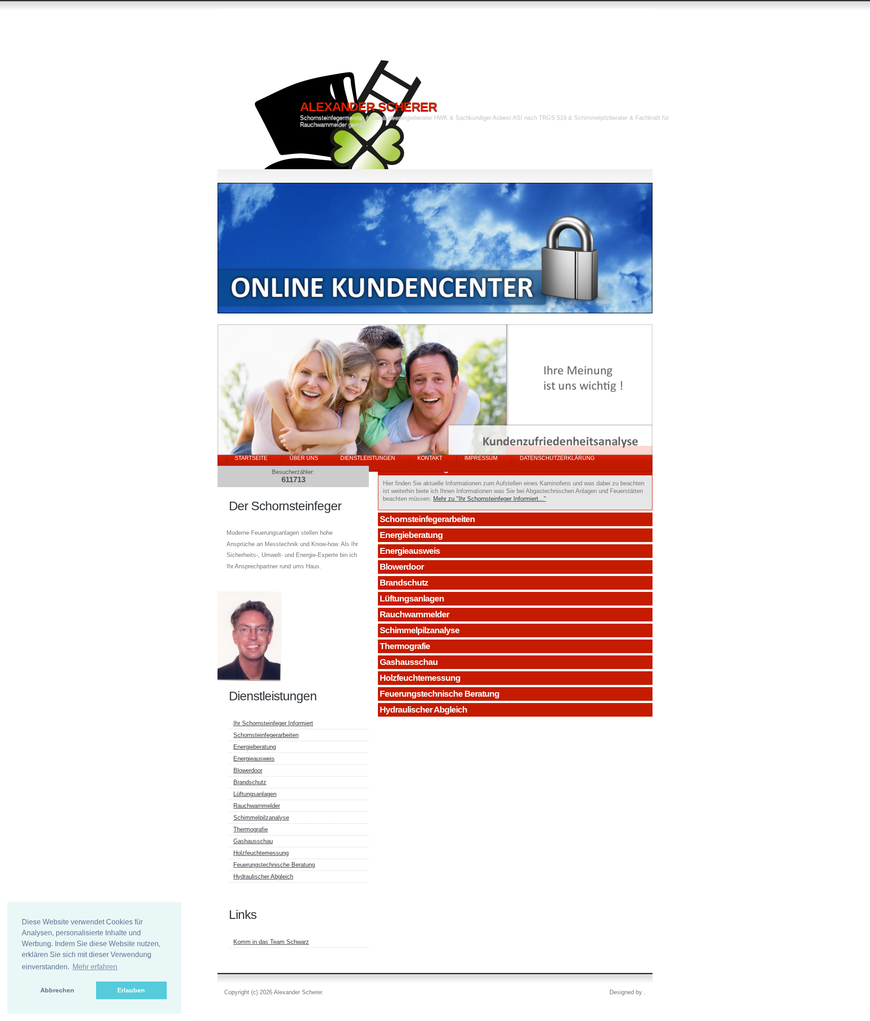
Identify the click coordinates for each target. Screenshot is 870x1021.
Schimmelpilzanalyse (419, 630)
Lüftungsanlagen (412, 598)
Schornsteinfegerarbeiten (427, 519)
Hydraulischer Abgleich (423, 709)
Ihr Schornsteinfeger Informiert (273, 723)
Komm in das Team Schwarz (271, 941)
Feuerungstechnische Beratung (439, 694)
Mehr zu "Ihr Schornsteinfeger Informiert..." (489, 498)
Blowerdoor (402, 567)
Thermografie (405, 646)
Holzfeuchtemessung (420, 678)
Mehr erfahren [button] (94, 967)
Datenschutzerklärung (557, 458)
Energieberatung (411, 535)
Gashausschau (409, 662)
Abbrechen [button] (57, 990)
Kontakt (429, 458)
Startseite (251, 458)
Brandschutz (404, 582)
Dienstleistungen (367, 458)
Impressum (481, 458)
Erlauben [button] (131, 990)
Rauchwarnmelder (414, 614)
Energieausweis (410, 551)
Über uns (304, 458)
